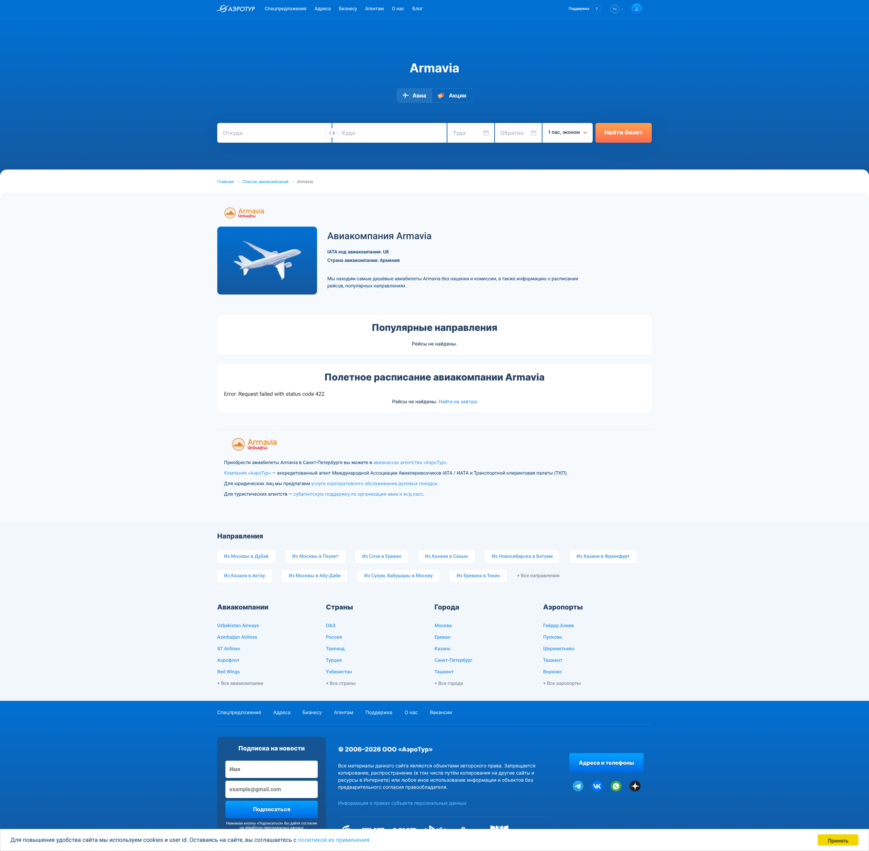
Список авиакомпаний (265, 181)
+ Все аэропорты (562, 683)
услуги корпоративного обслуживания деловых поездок (374, 483)
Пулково (552, 637)
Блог (417, 9)
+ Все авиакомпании (240, 683)
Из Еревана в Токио (478, 576)
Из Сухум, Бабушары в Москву (398, 576)
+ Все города (448, 683)
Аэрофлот (228, 660)
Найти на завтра (458, 401)
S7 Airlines (228, 649)
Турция (334, 660)
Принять (838, 840)
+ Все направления (538, 576)
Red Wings (228, 672)
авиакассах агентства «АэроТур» (409, 462)
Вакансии (441, 712)
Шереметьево (558, 649)
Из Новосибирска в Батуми (522, 556)
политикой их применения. (334, 840)
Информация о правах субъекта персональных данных (402, 803)
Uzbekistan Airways (238, 625)
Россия (334, 637)
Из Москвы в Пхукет (315, 556)
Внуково (552, 672)
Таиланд (335, 649)
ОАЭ (330, 625)
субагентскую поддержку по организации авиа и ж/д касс (358, 494)
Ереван (442, 637)
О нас (398, 9)
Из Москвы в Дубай (246, 556)
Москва (443, 625)
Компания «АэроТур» (247, 473)
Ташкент (444, 672)
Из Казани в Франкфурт (603, 556)
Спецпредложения (285, 9)
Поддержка (379, 712)
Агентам (374, 9)
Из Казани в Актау (244, 576)
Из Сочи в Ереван (381, 556)
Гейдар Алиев (558, 625)
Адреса (322, 9)
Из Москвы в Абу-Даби (315, 576)
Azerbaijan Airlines (237, 637)
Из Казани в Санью (446, 556)
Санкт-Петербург (453, 660)
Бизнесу (348, 9)
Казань (442, 649)
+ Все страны (340, 683)
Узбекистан (339, 672)
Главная (225, 181)
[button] (585, 9)
